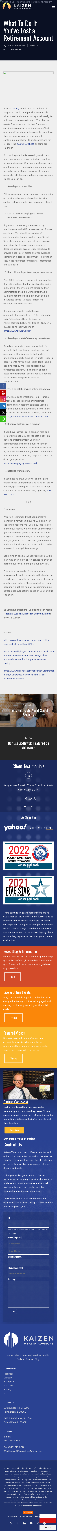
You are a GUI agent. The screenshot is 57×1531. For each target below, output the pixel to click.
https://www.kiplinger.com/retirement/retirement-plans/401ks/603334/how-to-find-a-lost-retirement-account (29, 674)
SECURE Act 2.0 (25, 144)
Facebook (8, 1373)
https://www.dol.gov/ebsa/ (17, 330)
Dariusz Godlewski (16, 45)
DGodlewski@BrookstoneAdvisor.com (22, 1451)
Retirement (16, 49)
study (16, 108)
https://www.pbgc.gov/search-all (20, 463)
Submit (12, 1311)
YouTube (8, 1385)
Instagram (8, 1381)
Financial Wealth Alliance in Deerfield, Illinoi (26, 613)
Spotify (7, 1389)
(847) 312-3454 (11, 1440)
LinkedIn (7, 1377)
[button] (53, 6)
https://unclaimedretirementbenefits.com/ (25, 416)
